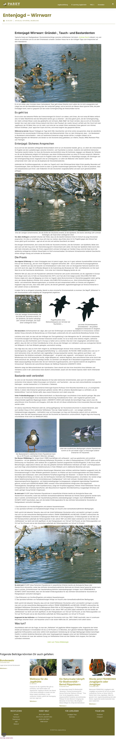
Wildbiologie (35, 20)
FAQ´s (92, 5)
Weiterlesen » (3, 668)
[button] (4, 735)
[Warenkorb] (113, 4)
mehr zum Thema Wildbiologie (58, 642)
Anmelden (101, 5)
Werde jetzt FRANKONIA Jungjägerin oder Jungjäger (102, 682)
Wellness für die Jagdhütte (39, 680)
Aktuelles (18, 20)
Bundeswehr (7, 660)
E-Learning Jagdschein (78, 5)
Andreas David (84, 37)
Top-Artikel (26, 20)
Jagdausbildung (62, 5)
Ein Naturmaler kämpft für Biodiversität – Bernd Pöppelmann (72, 682)
